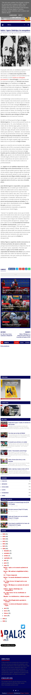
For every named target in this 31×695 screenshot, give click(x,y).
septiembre (7, 558)
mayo (5, 565)
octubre (6, 555)
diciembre (7, 551)
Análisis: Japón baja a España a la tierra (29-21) (18, 469)
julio (5, 560)
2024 (4, 539)
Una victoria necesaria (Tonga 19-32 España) (18, 509)
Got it (20, 15)
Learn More (13, 15)
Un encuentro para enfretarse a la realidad (17, 442)
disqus (22, 342)
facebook (27, 342)
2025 (4, 536)
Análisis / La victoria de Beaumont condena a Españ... (16, 604)
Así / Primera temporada (10, 575)
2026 (4, 534)
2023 (4, 541)
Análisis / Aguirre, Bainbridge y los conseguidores (13, 589)
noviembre (7, 553)
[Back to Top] (18, 690)
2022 (4, 544)
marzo (6, 611)
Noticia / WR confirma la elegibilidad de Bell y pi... (16, 572)
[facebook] (13, 690)
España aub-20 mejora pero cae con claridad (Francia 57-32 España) (15, 291)
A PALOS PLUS (4, 481)
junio (5, 563)
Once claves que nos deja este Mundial (16, 433)
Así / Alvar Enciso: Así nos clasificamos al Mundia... (15, 593)
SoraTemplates (10, 693)
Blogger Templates (25, 693)
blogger (17, 342)
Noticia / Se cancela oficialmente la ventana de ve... (16, 578)
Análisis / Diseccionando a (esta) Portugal (11, 324)
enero (5, 615)
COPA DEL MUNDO (5, 487)
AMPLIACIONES (17, 33)
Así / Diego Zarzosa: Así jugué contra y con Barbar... (15, 581)
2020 (4, 548)
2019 (3, 618)
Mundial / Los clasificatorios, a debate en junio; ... (16, 597)
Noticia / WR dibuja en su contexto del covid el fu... (16, 585)
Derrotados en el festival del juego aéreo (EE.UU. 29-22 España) (18, 503)
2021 (3, 546)
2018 (3, 621)
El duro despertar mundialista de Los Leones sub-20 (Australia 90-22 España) (14, 307)
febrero (6, 613)
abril (5, 608)
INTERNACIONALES (5, 492)
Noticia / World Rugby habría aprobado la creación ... (15, 600)
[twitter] (16, 690)
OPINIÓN (3, 495)
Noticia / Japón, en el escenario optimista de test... (16, 568)
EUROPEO (4, 490)
